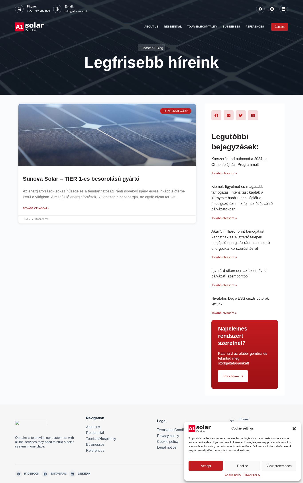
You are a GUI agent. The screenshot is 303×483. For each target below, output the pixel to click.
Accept (206, 466)
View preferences (279, 466)
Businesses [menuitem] (231, 26)
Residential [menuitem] (173, 26)
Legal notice (166, 447)
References (95, 450)
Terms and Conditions (174, 430)
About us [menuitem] (151, 26)
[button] (294, 428)
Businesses (95, 444)
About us (93, 427)
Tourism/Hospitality (101, 439)
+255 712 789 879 (38, 11)
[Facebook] (260, 9)
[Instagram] (272, 9)
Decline (242, 466)
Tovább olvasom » (36, 208)
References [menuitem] (255, 26)
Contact (280, 26)
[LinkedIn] (283, 9)
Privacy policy (252, 475)
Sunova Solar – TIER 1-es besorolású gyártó (81, 179)
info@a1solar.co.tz (77, 11)
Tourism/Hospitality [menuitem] (202, 26)
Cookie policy (233, 475)
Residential (95, 433)
